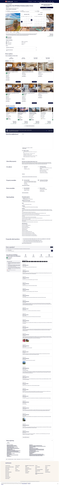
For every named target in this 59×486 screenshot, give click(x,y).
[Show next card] (53, 116)
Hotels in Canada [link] (7, 469)
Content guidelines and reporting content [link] (39, 473)
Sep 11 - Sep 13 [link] (48, 58)
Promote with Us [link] (27, 471)
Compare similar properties (30, 125)
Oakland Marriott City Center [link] (11, 449)
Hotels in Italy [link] (7, 470)
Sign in (53, 1)
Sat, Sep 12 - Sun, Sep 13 (25, 11)
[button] (25, 18)
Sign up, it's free (50, 130)
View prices (18, 81)
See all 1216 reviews (26, 437)
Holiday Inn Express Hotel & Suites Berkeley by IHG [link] (36, 454)
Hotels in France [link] (7, 473)
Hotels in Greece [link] (7, 478)
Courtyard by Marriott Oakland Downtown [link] (12, 451)
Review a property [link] (17, 470)
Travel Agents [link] (27, 472)
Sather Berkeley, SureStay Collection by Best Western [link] (36, 449)
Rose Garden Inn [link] (9, 454)
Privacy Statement (24, 483)
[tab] (8, 442)
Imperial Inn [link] (31, 444)
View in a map (24, 148)
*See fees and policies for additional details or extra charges (29, 176)
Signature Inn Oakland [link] (10, 444)
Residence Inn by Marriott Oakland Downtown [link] (35, 445)
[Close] (58, 484)
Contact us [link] (16, 469)
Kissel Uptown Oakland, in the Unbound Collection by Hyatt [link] (37, 446)
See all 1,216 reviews (8, 38)
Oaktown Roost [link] (9, 452)
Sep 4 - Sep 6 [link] (35, 58)
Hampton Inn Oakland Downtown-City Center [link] (13, 448)
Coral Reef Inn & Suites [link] (32, 450)
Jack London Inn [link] (9, 456)
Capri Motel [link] (31, 453)
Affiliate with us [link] (27, 467)
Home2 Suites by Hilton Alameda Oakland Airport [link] (13, 450)
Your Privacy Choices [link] (37, 470)
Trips (48, 1)
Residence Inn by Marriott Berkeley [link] (12, 445)
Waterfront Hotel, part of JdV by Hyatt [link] (12, 446)
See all (7, 45)
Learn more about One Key (47, 9)
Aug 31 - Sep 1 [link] (23, 58)
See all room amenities (25, 192)
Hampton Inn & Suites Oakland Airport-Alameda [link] (35, 455)
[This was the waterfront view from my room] (24, 362)
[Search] (52, 251)
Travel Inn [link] (8, 455)
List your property (39, 1)
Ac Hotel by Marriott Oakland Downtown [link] (12, 447)
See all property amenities (25, 185)
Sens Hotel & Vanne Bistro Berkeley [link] (34, 451)
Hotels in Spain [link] (7, 474)
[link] (46, 12)
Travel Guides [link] (46, 470)
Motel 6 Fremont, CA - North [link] (11, 453)
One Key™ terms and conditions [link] (39, 469)
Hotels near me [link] (47, 469)
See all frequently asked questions (26, 243)
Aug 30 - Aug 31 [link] (11, 58)
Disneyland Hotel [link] (31, 452)
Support (45, 1)
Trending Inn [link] (31, 447)
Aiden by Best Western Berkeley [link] (33, 448)
